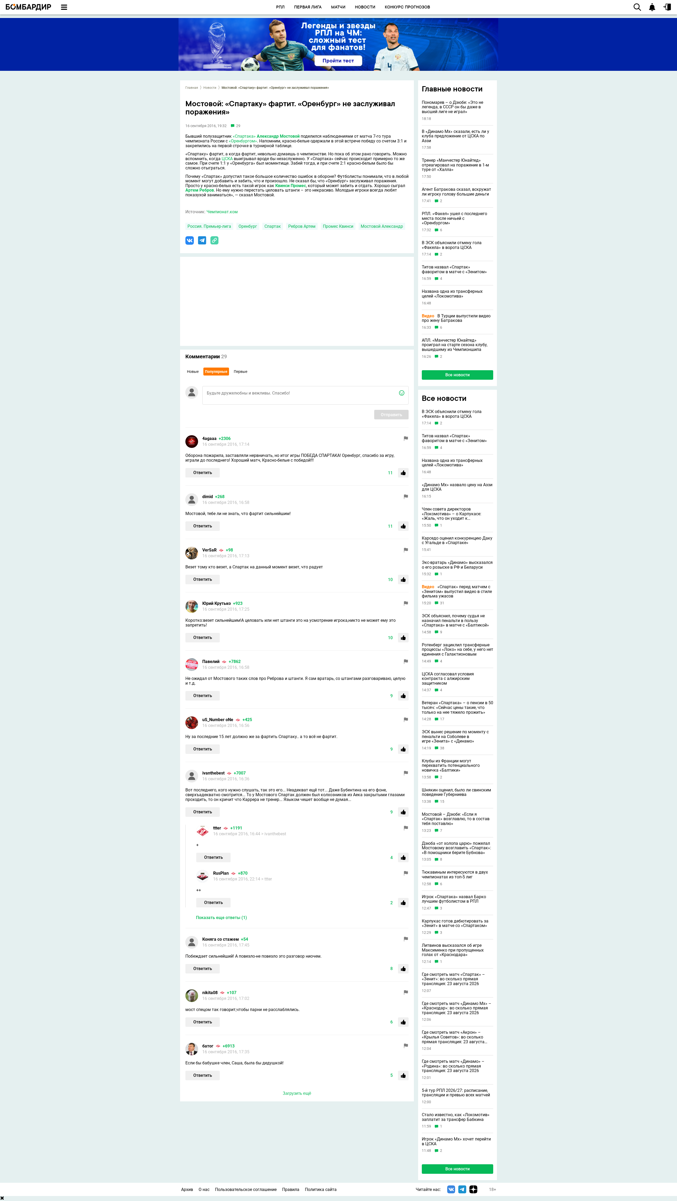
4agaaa (209, 438)
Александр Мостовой (278, 136)
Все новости (457, 374)
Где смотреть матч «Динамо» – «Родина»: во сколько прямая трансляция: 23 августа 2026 (453, 1066)
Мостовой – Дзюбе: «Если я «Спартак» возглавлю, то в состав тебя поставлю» (456, 819)
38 (442, 748)
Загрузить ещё (297, 1093)
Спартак (272, 226)
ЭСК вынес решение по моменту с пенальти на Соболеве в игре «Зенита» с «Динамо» (455, 737)
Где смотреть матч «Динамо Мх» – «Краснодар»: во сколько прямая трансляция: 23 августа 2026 (456, 1008)
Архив (187, 1189)
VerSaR (209, 550)
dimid (207, 496)
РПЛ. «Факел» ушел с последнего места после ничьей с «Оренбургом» (454, 218)
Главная (191, 88)
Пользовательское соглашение (246, 1189)
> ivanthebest (273, 833)
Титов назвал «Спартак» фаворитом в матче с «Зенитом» (454, 269)
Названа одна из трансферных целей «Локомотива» (452, 293)
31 (442, 603)
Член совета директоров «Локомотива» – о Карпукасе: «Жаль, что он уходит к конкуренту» (451, 514)
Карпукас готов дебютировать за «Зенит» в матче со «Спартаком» (455, 923)
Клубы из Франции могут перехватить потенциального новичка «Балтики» (451, 766)
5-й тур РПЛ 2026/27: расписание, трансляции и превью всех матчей (456, 1092)
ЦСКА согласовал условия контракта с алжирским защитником (448, 679)
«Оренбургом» (243, 140)
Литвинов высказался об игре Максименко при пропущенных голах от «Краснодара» (453, 950)
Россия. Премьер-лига (209, 226)
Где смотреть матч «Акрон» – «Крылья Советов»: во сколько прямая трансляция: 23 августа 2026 (453, 1037)
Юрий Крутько (216, 603)
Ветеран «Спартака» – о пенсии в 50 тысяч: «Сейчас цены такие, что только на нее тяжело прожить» (457, 708)
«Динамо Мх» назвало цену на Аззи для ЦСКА (457, 487)
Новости (209, 88)
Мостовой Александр (382, 226)
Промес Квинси (338, 226)
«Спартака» (244, 136)
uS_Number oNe (217, 719)
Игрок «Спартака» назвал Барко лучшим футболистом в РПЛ (454, 899)
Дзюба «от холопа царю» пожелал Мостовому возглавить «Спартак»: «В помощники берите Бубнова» (456, 848)
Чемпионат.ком (222, 211)
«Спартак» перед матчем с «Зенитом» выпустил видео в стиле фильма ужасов (457, 592)
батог (207, 1046)
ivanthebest (213, 773)
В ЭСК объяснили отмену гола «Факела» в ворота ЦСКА (452, 245)
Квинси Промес (290, 185)
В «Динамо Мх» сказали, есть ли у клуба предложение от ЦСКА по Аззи (455, 136)
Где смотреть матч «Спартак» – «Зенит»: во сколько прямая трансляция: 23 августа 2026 (453, 979)
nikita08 (210, 992)
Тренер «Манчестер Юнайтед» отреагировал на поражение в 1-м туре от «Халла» (455, 165)
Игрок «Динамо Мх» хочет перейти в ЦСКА (456, 1141)
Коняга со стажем (220, 939)
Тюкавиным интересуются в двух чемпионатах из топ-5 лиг (455, 874)
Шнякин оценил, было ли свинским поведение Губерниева (456, 792)
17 (442, 719)
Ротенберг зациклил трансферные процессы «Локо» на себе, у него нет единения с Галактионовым (457, 650)
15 (442, 802)
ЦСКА (227, 158)
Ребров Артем (301, 226)
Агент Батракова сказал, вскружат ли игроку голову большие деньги (456, 191)
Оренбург (248, 226)
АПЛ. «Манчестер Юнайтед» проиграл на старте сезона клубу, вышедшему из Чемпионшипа (454, 345)
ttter (217, 828)
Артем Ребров (199, 190)
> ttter (266, 879)
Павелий (210, 661)
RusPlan (221, 873)
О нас (204, 1189)
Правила (290, 1189)
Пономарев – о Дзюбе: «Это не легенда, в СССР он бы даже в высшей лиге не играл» (452, 107)
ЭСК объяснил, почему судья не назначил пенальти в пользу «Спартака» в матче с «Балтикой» (455, 621)
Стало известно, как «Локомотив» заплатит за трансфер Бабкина (456, 1117)
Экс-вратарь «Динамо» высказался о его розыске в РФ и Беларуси (457, 564)
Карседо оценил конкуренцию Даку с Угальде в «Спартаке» (457, 540)
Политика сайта (321, 1189)
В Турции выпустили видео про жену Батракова (456, 318)
